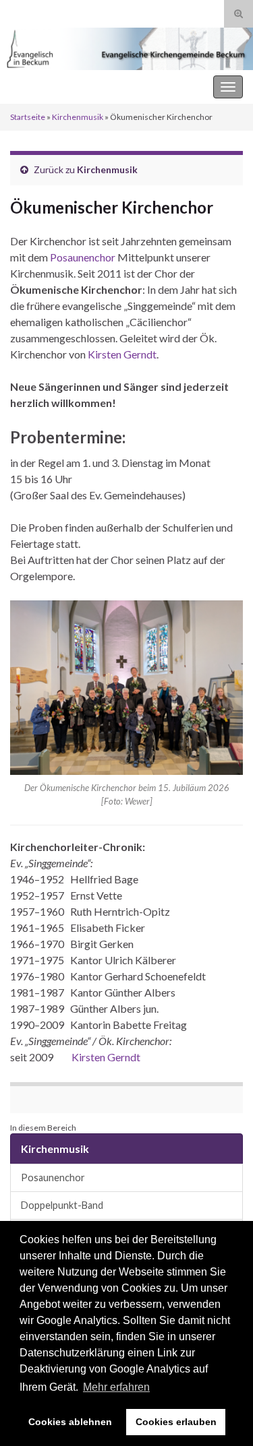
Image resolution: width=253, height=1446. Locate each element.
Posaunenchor (83, 257)
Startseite (27, 117)
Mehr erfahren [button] (116, 1387)
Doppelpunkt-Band (62, 1205)
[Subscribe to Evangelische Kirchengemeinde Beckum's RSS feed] (16, 11)
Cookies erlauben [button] (176, 1421)
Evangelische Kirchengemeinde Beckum (102, 86)
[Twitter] (57, 11)
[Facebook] (36, 11)
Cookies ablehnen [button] (70, 1421)
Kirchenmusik (77, 117)
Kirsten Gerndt (122, 354)
